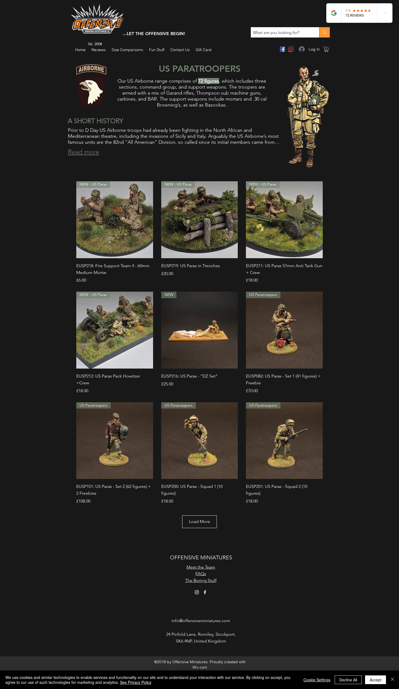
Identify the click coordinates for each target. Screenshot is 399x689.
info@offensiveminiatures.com (201, 620)
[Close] (392, 680)
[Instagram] (290, 49)
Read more (83, 152)
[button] (156, 50)
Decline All (348, 679)
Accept (375, 679)
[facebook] (282, 49)
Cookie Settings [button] (316, 679)
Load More (199, 521)
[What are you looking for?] (324, 32)
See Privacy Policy (135, 682)
